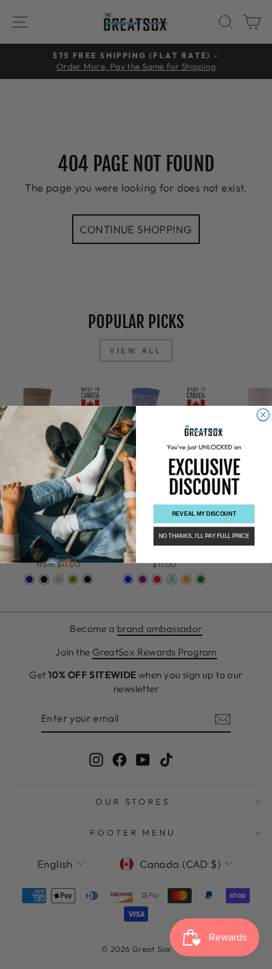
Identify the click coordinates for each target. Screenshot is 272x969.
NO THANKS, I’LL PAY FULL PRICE (204, 536)
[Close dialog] (263, 415)
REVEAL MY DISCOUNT (204, 513)
